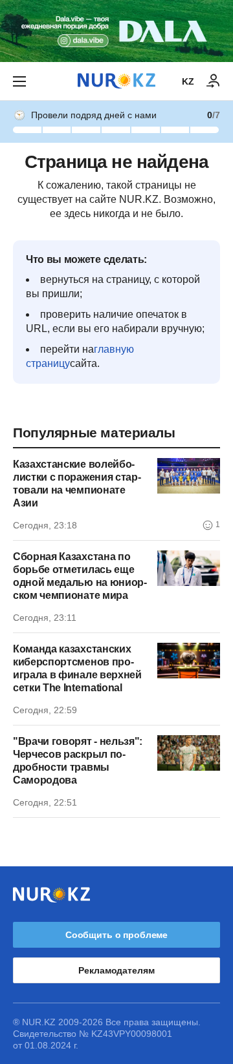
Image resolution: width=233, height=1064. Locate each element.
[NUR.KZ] (116, 81)
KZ (188, 81)
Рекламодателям (116, 970)
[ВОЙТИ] (214, 81)
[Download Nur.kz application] (116, 31)
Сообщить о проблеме (116, 935)
